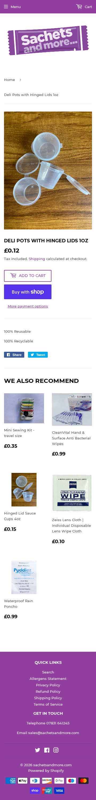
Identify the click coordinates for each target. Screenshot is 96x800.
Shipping (37, 259)
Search (48, 672)
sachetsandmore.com (52, 765)
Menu (16, 7)
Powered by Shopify (46, 770)
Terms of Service (48, 704)
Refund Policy (48, 691)
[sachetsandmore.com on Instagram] (56, 751)
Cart (88, 7)
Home (9, 79)
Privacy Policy (48, 685)
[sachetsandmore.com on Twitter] (37, 751)
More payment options (28, 306)
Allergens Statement (48, 678)
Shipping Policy (48, 698)
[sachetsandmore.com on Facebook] (47, 751)
